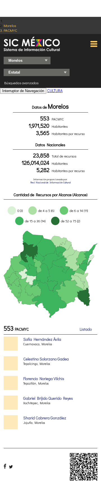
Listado (86, 329)
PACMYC (10, 30)
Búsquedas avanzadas (21, 83)
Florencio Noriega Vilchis (43, 378)
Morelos (10, 25)
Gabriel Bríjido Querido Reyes (48, 398)
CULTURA (55, 90)
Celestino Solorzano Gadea (46, 359)
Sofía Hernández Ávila (42, 339)
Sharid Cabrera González (44, 418)
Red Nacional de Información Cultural (50, 182)
